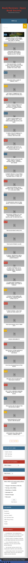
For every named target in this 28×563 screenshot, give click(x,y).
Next (16, 441)
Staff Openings (8, 454)
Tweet (26, 562)
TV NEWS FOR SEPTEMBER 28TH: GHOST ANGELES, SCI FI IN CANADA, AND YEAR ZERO (14, 134)
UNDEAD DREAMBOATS (14, 339)
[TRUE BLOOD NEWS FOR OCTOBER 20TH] (14, 320)
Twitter (6, 523)
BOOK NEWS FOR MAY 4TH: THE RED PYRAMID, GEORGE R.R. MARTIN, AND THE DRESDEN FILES (14, 216)
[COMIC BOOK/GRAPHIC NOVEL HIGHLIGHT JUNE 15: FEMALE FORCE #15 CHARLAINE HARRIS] (14, 185)
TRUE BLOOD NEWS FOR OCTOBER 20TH (14, 325)
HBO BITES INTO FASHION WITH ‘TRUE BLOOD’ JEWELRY (14, 379)
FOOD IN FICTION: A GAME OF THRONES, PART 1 (14, 80)
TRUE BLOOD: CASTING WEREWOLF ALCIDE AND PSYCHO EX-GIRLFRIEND (14, 351)
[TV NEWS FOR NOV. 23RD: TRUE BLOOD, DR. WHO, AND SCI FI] (14, 307)
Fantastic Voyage (9, 494)
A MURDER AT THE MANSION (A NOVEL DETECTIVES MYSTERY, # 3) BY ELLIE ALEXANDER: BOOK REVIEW (13, 535)
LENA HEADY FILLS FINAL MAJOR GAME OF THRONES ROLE (14, 433)
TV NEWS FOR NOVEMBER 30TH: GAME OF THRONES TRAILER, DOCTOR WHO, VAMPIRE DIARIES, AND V (14, 106)
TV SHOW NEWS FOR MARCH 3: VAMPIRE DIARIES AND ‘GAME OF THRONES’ (14, 284)
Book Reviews (8, 456)
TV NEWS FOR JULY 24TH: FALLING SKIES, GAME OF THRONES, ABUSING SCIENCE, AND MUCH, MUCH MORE (14, 161)
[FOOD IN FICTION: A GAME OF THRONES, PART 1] (14, 76)
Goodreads (6, 513)
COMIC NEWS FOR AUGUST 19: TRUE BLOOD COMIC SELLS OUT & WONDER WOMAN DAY (14, 148)
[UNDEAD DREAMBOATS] (14, 334)
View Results (14, 502)
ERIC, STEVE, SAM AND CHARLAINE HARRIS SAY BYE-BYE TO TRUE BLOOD (14, 392)
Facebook (6, 511)
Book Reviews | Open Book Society (14, 9)
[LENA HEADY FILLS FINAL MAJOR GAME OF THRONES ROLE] (14, 429)
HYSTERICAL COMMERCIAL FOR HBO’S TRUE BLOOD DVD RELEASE (14, 94)
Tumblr (5, 521)
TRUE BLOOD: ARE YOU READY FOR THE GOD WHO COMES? (14, 406)
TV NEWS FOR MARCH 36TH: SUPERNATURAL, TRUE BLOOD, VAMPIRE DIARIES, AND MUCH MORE (14, 269)
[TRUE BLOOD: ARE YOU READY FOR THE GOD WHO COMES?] (14, 402)
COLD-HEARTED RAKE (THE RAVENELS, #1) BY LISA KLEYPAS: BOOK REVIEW (12, 544)
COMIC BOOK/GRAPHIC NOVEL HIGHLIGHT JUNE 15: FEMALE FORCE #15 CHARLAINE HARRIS (14, 189)
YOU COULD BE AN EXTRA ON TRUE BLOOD (14, 366)
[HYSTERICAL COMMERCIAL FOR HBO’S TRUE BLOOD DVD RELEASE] (14, 90)
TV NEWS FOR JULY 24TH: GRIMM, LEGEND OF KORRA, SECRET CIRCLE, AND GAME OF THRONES (14, 39)
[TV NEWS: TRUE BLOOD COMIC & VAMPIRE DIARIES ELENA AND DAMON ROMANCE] (14, 253)
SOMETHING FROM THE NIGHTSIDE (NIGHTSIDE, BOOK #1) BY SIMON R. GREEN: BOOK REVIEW (14, 553)
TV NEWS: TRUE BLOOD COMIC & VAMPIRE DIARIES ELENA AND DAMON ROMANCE (14, 256)
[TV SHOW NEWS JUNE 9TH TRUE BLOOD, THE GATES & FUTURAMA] (14, 198)
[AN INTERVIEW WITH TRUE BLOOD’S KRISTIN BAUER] (14, 415)
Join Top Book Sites (9, 517)
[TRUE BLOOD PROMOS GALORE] (14, 239)
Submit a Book (8, 452)
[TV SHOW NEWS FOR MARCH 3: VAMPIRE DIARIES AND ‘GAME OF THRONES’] (14, 280)
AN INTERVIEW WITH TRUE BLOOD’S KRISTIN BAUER (14, 420)
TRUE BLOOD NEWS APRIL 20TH (14, 230)
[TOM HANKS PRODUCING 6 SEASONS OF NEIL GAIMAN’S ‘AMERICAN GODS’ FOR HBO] (14, 49)
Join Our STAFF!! (8, 515)
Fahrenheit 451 (9, 492)
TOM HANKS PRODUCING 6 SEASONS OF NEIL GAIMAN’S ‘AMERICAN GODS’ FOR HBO (14, 53)
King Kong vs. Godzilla (10, 490)
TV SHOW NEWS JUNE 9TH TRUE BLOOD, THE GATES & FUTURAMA (14, 203)
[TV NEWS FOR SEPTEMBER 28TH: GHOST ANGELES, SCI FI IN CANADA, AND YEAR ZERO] (14, 130)
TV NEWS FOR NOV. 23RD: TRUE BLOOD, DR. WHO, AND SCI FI (14, 311)
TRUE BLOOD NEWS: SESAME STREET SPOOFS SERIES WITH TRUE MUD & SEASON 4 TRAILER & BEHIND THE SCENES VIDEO (14, 65)
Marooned (8, 497)
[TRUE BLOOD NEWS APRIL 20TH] (14, 225)
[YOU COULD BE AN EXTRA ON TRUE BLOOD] (14, 361)
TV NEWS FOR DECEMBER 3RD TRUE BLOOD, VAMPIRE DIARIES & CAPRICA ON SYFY (14, 297)
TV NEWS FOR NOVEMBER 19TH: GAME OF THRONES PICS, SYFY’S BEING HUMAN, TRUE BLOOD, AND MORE (14, 120)
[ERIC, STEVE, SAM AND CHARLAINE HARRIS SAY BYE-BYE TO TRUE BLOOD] (14, 388)
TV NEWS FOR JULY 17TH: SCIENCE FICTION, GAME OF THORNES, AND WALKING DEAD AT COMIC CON (14, 175)
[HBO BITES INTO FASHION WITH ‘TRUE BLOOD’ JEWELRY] (14, 375)
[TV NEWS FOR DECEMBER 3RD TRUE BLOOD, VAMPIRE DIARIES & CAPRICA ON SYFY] (14, 293)
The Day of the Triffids (10, 488)
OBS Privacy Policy (8, 519)
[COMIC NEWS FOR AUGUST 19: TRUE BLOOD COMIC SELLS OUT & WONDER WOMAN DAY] (14, 144)
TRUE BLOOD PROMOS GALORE (14, 244)
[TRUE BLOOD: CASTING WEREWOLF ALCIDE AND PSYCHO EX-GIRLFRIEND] (14, 348)
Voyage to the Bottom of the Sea (13, 485)
